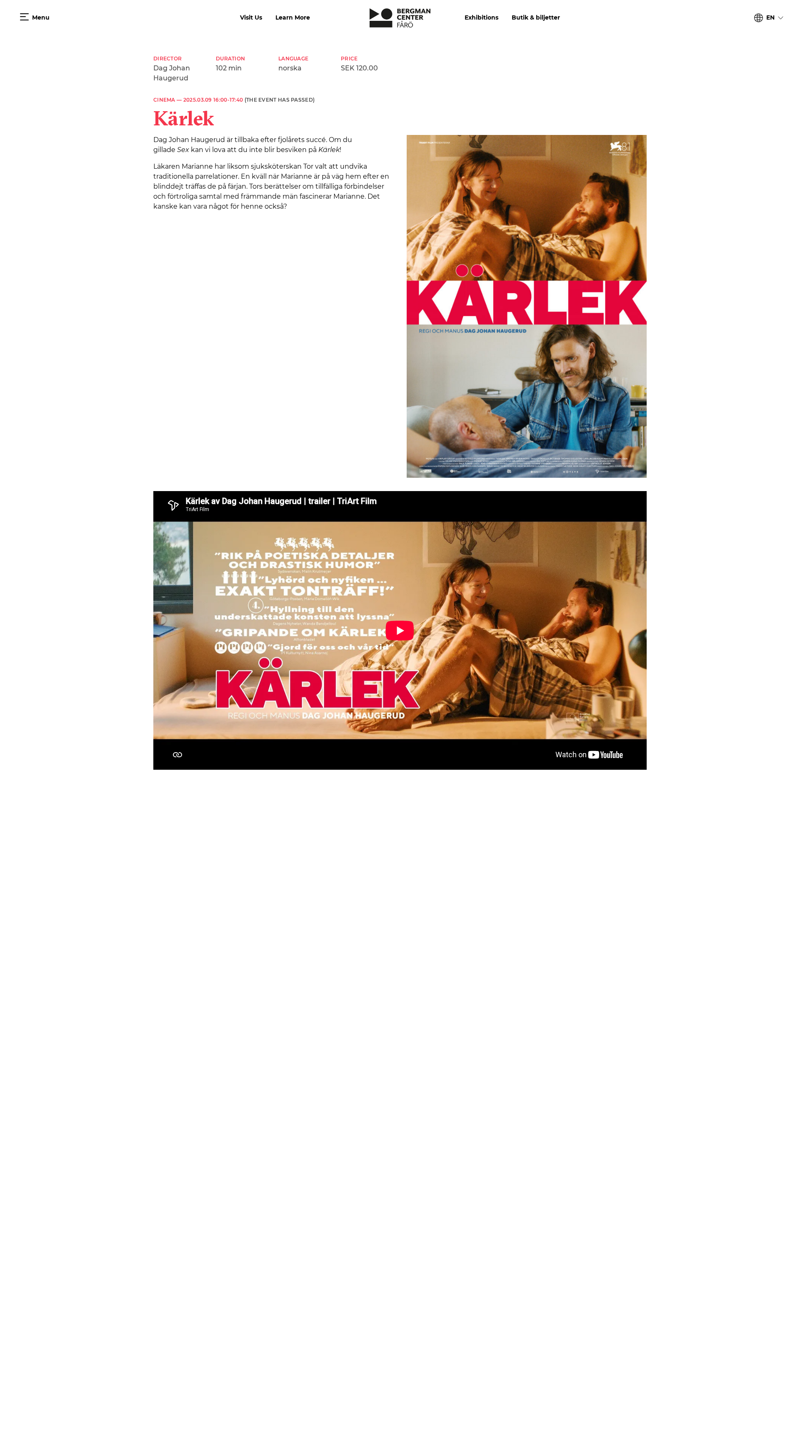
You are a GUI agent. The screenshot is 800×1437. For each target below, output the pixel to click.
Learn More (292, 17)
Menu (41, 17)
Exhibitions (481, 17)
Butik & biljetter (536, 17)
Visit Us (251, 17)
